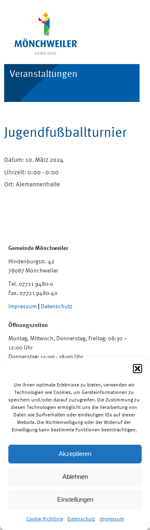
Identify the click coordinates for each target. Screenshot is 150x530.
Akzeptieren (75, 453)
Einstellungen (75, 499)
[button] (137, 368)
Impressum (112, 519)
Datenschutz (81, 519)
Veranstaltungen (44, 73)
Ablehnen (75, 476)
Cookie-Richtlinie (44, 519)
